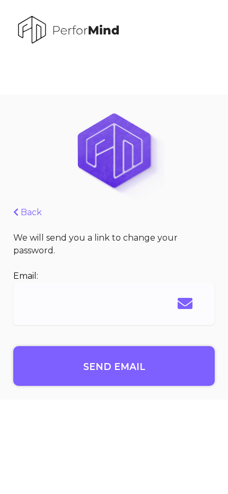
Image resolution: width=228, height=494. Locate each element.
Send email (114, 366)
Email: (25, 276)
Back (30, 212)
